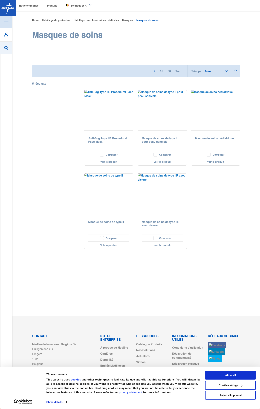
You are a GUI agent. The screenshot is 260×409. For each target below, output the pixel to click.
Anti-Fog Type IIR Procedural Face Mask (107, 140)
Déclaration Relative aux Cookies (185, 366)
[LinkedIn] (216, 351)
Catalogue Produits (149, 344)
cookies (76, 379)
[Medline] (8, 8)
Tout (178, 71)
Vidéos (141, 362)
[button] (108, 154)
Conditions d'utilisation (187, 347)
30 (170, 71)
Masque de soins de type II (106, 222)
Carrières (106, 353)
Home (36, 20)
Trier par (197, 71)
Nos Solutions (145, 350)
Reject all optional (230, 395)
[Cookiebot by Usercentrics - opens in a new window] (22, 402)
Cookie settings (228, 385)
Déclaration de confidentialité (182, 355)
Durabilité (106, 359)
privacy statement (130, 392)
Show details (54, 402)
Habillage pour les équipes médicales (97, 20)
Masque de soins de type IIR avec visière (160, 223)
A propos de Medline (114, 347)
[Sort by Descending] (235, 71)
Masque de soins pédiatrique (214, 138)
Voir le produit (108, 161)
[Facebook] (217, 345)
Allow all (230, 375)
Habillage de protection (56, 20)
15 (162, 71)
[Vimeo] (215, 358)
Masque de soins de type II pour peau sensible (159, 140)
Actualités (143, 356)
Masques (128, 20)
